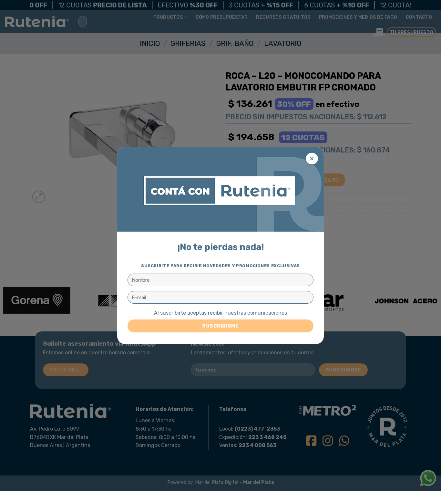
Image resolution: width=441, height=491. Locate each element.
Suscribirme (220, 326)
